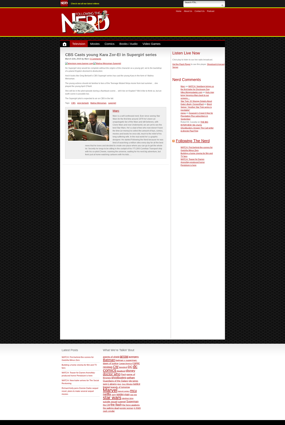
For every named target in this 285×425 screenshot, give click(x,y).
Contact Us (200, 11)
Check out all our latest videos (85, 3)
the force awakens (131, 405)
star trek (133, 395)
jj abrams (112, 384)
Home (178, 11)
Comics (109, 43)
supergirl (112, 103)
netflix (107, 394)
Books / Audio (128, 43)
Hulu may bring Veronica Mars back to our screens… (197, 95)
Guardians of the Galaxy (115, 380)
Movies (95, 43)
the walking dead (111, 408)
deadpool (121, 371)
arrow (124, 356)
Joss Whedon (127, 384)
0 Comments (95, 59)
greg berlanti (83, 103)
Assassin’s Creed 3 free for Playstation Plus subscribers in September (197, 116)
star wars (112, 397)
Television (78, 43)
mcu (133, 391)
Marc (116, 110)
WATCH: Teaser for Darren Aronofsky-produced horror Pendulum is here (193, 162)
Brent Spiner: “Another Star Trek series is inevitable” (196, 107)
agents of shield (111, 357)
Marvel (110, 390)
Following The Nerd (193, 141)
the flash (116, 404)
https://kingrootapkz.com (191, 92)
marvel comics (123, 391)
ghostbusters (118, 377)
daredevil (123, 367)
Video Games (151, 43)
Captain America (125, 363)
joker (119, 384)
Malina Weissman (98, 103)
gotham (131, 377)
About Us (188, 11)
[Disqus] (115, 206)
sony (114, 395)
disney (130, 370)
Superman (132, 401)
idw (130, 381)
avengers (134, 356)
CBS (73, 103)
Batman (109, 360)
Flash (123, 374)
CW (115, 367)
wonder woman (126, 408)
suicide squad (110, 401)
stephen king (127, 398)
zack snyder (109, 411)
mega (183, 113)
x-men (137, 408)
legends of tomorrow (120, 387)
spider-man (123, 394)
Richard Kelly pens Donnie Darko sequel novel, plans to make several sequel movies (80, 391)
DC (130, 367)
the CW (106, 405)
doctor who (111, 374)
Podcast (210, 11)
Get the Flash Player (181, 64)
